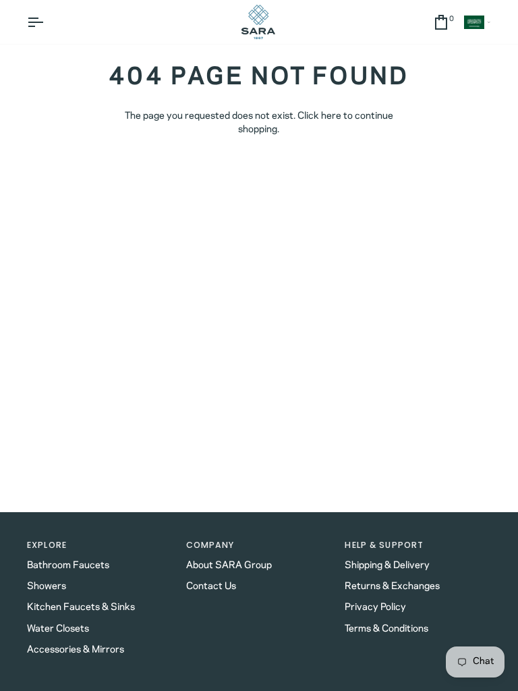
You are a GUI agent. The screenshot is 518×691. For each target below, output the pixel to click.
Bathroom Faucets (68, 565)
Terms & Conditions (386, 629)
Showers (46, 586)
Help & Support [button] (384, 545)
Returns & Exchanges (392, 586)
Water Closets (58, 629)
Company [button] (210, 545)
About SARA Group (229, 565)
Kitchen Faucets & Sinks (81, 607)
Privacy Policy (375, 607)
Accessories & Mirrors (75, 650)
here (331, 116)
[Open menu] (47, 22)
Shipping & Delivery (387, 565)
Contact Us (211, 586)
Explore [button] (47, 545)
